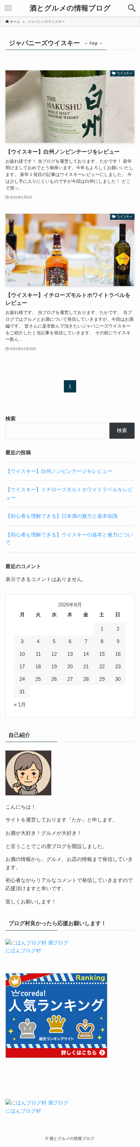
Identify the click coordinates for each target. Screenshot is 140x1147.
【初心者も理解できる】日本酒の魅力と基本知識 (61, 516)
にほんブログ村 (23, 950)
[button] (132, 8)
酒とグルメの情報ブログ (70, 8)
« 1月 (20, 704)
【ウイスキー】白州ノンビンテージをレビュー (58, 471)
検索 (10, 418)
